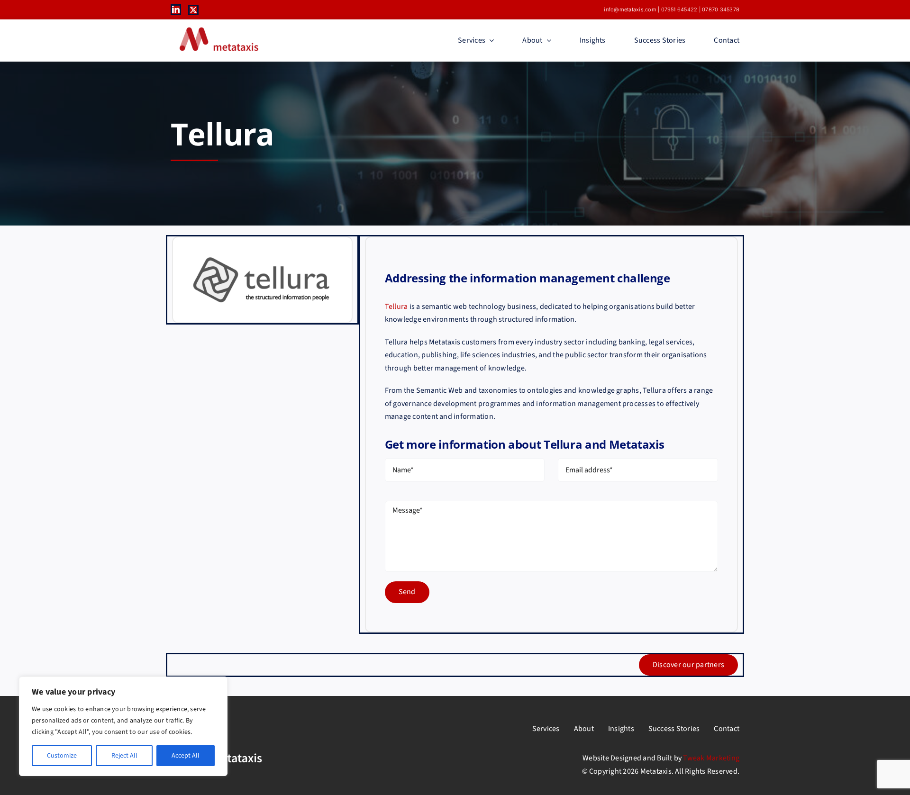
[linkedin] (176, 9)
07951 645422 (679, 9)
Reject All (124, 755)
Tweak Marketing (711, 758)
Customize (62, 755)
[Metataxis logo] (218, 28)
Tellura (396, 306)
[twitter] (193, 10)
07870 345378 (720, 9)
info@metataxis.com (630, 9)
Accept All (186, 755)
